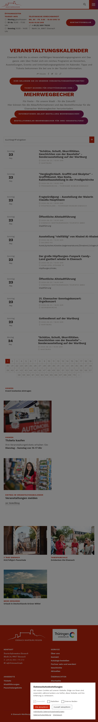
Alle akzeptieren (41, 707)
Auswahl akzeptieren (62, 707)
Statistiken (55, 701)
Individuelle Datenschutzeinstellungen (48, 712)
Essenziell (41, 701)
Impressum (57, 715)
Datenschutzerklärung (42, 715)
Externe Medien (71, 701)
